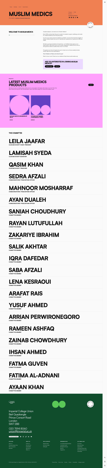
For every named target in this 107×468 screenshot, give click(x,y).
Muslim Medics (25, 6)
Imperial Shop (79, 446)
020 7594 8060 (18, 428)
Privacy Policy (54, 462)
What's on (28, 449)
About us (28, 441)
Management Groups (64, 446)
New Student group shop (82, 449)
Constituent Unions (63, 445)
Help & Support (46, 441)
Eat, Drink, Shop (81, 441)
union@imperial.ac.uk (20, 431)
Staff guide (45, 446)
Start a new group (12, 446)
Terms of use (60, 462)
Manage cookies (81, 462)
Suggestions (62, 449)
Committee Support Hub (13, 445)
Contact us (28, 443)
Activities (15, 6)
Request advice (46, 443)
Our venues (79, 443)
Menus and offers (80, 445)
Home (11, 6)
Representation (63, 441)
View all (92, 84)
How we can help (46, 445)
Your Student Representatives (65, 443)
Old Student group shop (81, 448)
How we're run (28, 445)
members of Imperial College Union (22, 18)
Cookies (65, 462)
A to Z (20, 6)
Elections (62, 448)
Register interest (50, 66)
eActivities (10, 448)
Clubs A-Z (10, 443)
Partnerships (79, 451)
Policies (70, 462)
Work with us (28, 448)
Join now (58, 66)
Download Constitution (73, 15)
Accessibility (75, 462)
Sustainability (28, 446)
